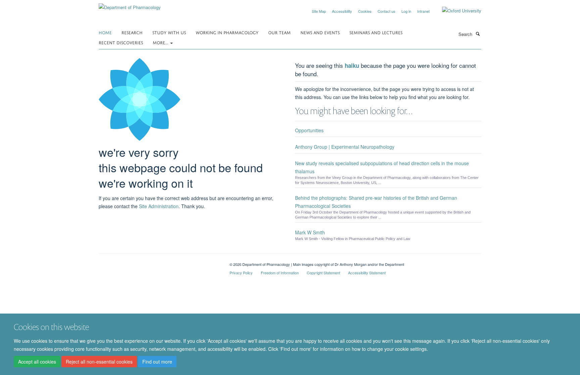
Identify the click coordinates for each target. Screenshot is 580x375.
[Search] (477, 33)
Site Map (319, 11)
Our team (279, 32)
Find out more (157, 362)
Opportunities (309, 130)
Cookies (365, 11)
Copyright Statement (323, 272)
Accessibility (342, 11)
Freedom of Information (280, 272)
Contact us (386, 11)
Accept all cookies (37, 362)
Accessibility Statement (367, 272)
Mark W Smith (310, 232)
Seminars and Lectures (375, 32)
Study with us (169, 32)
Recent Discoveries (121, 42)
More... (161, 42)
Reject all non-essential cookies (99, 362)
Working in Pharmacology (227, 32)
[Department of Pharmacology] (130, 5)
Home (105, 32)
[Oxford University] (456, 11)
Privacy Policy (241, 272)
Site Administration (159, 206)
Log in (406, 11)
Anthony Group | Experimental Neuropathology (344, 146)
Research (132, 32)
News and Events (320, 32)
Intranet (423, 11)
